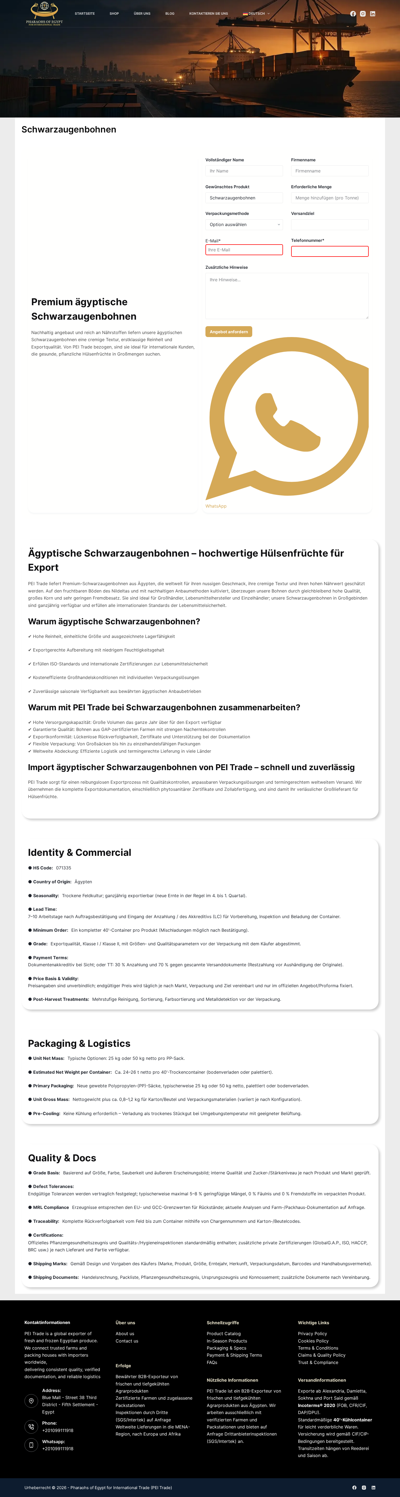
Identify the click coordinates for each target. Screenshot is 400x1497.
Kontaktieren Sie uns (208, 13)
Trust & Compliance (318, 1362)
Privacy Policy (312, 1333)
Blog (169, 13)
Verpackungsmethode (227, 213)
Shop (114, 13)
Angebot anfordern (229, 331)
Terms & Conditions (318, 1348)
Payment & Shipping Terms (234, 1355)
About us (125, 1333)
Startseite (85, 13)
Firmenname (303, 159)
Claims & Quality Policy (322, 1355)
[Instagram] (363, 14)
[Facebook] (353, 14)
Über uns (142, 13)
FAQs (212, 1362)
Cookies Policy (313, 1341)
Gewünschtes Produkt (227, 186)
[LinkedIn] (373, 14)
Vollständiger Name (224, 159)
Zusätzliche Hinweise (226, 267)
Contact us (127, 1341)
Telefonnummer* (307, 240)
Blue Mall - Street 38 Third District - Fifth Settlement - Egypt (70, 1405)
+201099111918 (57, 1430)
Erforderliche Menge (311, 186)
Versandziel (302, 213)
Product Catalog (224, 1333)
